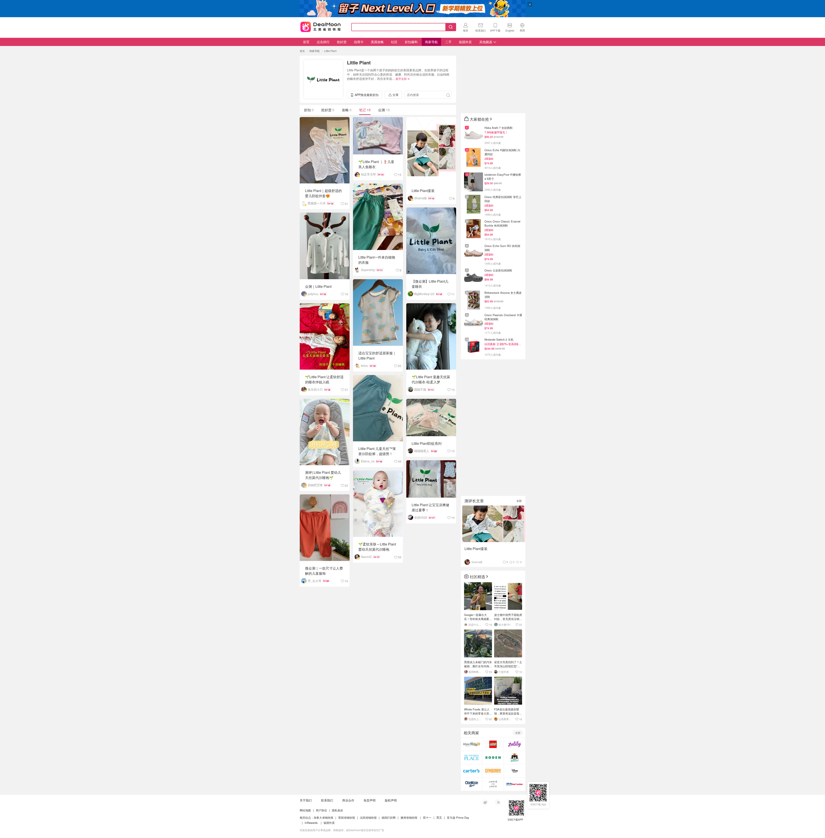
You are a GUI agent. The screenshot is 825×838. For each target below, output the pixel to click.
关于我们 (306, 800)
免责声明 (370, 800)
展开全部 (401, 79)
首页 (306, 42)
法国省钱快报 (368, 817)
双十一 (427, 817)
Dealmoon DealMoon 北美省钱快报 (320, 26)
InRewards (311, 823)
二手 (448, 42)
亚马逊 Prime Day (458, 817)
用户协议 (321, 810)
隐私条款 (337, 810)
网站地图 (305, 810)
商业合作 (348, 800)
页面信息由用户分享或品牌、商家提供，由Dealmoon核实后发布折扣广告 (342, 830)
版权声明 (391, 800)
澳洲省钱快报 (408, 817)
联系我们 (327, 800)
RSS (498, 802)
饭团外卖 (465, 42)
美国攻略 (377, 42)
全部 (519, 501)
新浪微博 (485, 802)
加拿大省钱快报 (323, 817)
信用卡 (359, 42)
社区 (394, 42)
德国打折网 (389, 817)
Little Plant (330, 51)
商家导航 (431, 42)
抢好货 (342, 42)
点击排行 (323, 42)
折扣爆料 (411, 42)
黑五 (439, 817)
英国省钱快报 (346, 817)
